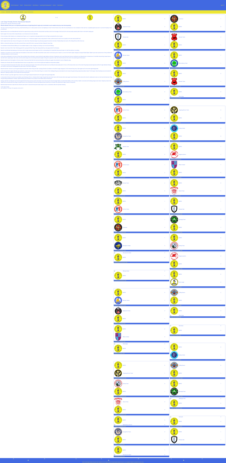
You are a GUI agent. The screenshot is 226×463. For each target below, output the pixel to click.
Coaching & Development (45, 5)
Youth (21, 5)
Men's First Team (15, 12)
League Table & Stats (28, 12)
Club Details (60, 5)
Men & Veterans (14, 5)
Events (54, 5)
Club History (35, 5)
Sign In (222, 5)
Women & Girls (27, 5)
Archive (3, 12)
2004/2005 (8, 12)
